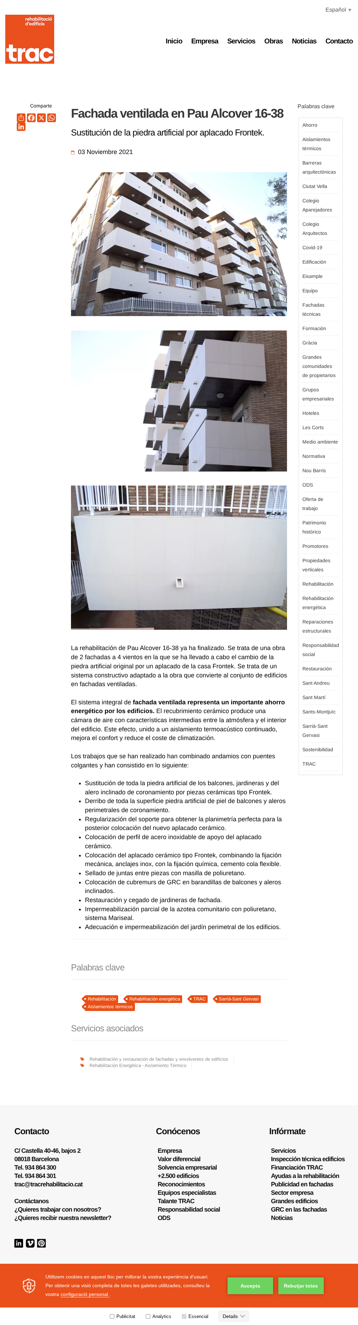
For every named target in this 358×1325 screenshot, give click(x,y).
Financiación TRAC (297, 1167)
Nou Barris (314, 470)
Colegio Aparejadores (317, 205)
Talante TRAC (176, 1201)
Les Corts (313, 427)
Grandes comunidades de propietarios (319, 366)
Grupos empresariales (318, 394)
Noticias (304, 41)
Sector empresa (292, 1192)
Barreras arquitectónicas (319, 167)
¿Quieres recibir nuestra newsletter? (62, 1217)
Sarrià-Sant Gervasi (239, 999)
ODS (307, 485)
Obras (273, 41)
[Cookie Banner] (179, 1294)
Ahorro (309, 125)
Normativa (313, 456)
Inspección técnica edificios (308, 1159)
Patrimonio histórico (314, 527)
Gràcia (309, 343)
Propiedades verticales (316, 565)
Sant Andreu (316, 683)
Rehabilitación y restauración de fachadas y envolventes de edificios (159, 1059)
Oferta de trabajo (312, 503)
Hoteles (310, 413)
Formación (314, 328)
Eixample (312, 276)
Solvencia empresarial (187, 1167)
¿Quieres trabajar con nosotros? (57, 1209)
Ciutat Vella (314, 186)
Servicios (241, 41)
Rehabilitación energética (154, 999)
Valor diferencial (179, 1159)
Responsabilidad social (320, 649)
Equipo (310, 290)
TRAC (199, 999)
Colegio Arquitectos (314, 228)
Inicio (174, 41)
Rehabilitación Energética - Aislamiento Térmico (138, 1065)
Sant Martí (313, 697)
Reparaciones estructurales (317, 626)
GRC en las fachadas (299, 1209)
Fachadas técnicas (313, 309)
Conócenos (178, 1131)
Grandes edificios (294, 1201)
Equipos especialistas (187, 1192)
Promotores (315, 546)
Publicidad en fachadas (302, 1184)
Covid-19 (312, 247)
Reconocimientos (181, 1184)
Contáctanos (31, 1201)
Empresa (204, 41)
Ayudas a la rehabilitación (305, 1175)
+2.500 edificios (178, 1175)
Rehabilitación (102, 999)
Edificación (314, 262)
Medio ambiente (320, 442)
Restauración (317, 668)
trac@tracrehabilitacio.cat (48, 1184)
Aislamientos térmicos (110, 1006)
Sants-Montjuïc (319, 711)
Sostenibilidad (317, 749)
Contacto (339, 41)
